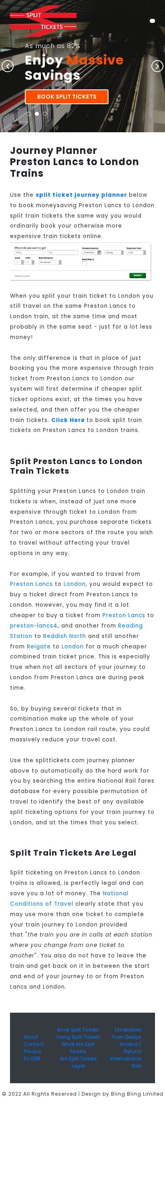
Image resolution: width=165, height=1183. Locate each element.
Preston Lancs (31, 584)
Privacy (32, 1051)
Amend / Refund (130, 1048)
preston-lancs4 (34, 626)
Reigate (39, 646)
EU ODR (32, 1058)
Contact (34, 1044)
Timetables (127, 1029)
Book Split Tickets (67, 97)
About (31, 1037)
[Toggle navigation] (152, 21)
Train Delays (126, 1037)
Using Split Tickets (78, 1037)
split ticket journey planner (81, 195)
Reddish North (64, 636)
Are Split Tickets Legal (78, 1062)
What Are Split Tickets (78, 1048)
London (75, 584)
